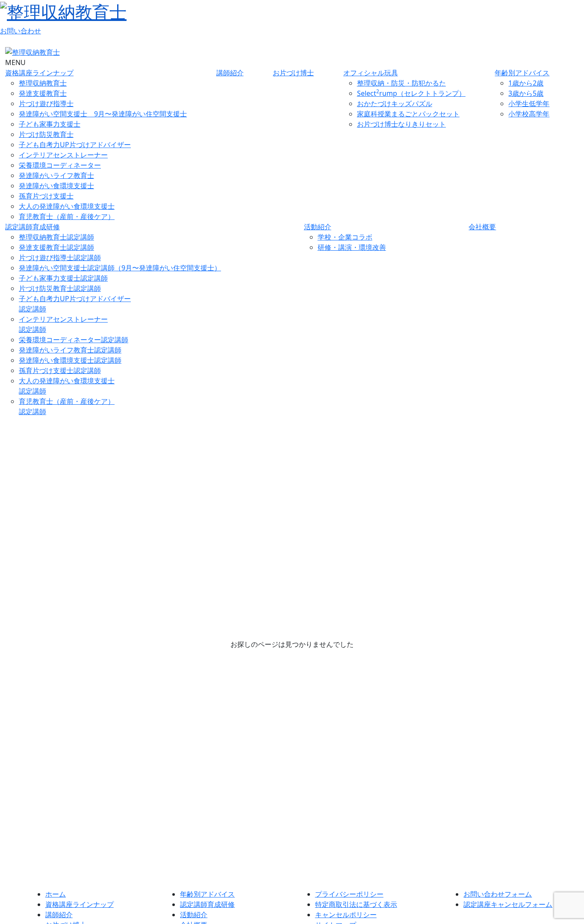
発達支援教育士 (43, 93)
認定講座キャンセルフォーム (507, 904)
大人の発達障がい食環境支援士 (67, 206)
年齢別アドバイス (522, 72)
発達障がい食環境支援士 (56, 185)
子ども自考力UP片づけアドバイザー (75, 144)
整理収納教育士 (43, 83)
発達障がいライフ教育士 (56, 175)
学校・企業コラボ (345, 237)
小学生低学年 (528, 103)
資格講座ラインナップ (39, 72)
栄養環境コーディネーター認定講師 (73, 339)
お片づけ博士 (293, 72)
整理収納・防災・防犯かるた (401, 83)
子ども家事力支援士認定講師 (63, 278)
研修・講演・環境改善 (352, 247)
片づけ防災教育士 (46, 134)
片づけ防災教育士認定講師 (60, 288)
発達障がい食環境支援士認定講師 (70, 360)
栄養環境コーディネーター (60, 165)
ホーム (55, 894)
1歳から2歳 (525, 83)
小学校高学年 (528, 113)
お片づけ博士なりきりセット (401, 124)
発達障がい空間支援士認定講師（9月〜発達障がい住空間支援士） (120, 267)
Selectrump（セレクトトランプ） (411, 93)
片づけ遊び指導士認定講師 (60, 257)
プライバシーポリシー (349, 894)
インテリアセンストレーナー (63, 155)
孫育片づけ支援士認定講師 (60, 370)
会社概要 (482, 226)
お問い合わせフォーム (497, 894)
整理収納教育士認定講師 (56, 237)
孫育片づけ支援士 (46, 196)
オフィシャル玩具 (370, 72)
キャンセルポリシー (346, 914)
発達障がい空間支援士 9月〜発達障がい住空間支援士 (103, 113)
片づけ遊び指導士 (46, 103)
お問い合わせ (20, 31)
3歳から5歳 (525, 93)
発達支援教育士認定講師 (56, 247)
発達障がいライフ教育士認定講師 (70, 350)
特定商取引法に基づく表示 (356, 904)
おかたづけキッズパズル (394, 103)
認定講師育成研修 (32, 226)
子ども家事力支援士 (49, 124)
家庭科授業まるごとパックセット (408, 113)
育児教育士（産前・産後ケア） (67, 216)
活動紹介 (317, 226)
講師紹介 (230, 72)
